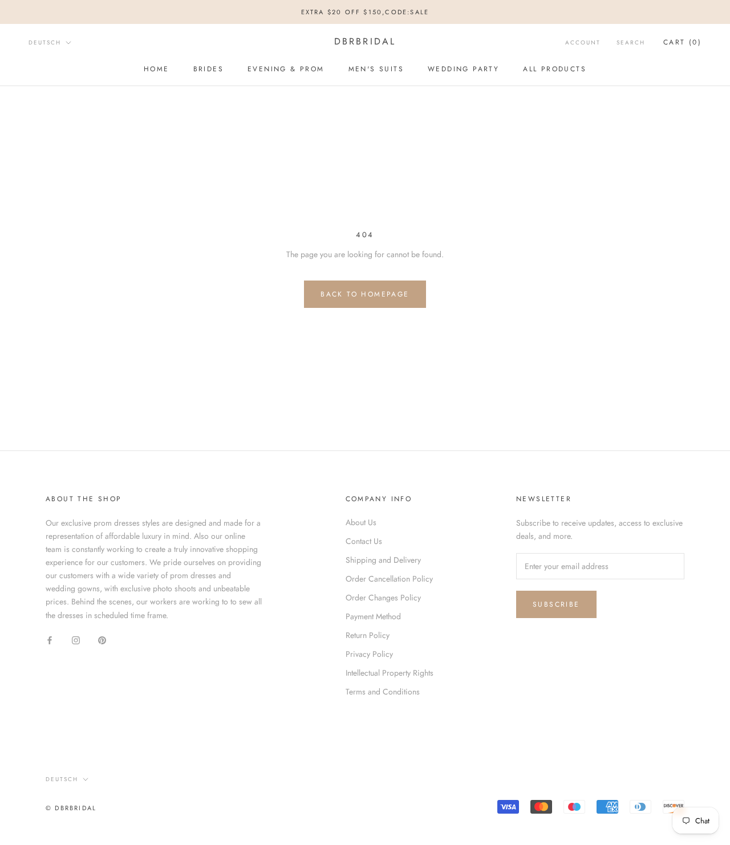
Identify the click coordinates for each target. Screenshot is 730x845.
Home (156, 69)
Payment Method (373, 616)
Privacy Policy (369, 654)
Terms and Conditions (383, 691)
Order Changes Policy (383, 597)
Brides (208, 69)
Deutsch (45, 42)
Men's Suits (376, 69)
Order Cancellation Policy (389, 578)
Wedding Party (463, 69)
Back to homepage (365, 294)
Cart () (682, 42)
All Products (554, 69)
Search (631, 42)
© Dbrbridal (71, 807)
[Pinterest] (102, 640)
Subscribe (556, 604)
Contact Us (364, 541)
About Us (361, 522)
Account (583, 42)
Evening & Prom (286, 69)
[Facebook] (50, 640)
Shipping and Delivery (383, 560)
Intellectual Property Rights (389, 673)
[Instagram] (76, 640)
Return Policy (368, 635)
